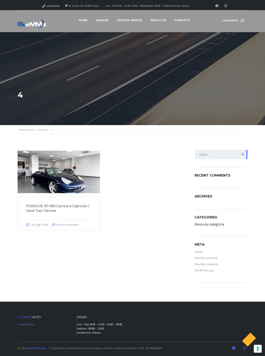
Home (83, 20)
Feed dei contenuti (206, 258)
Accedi (199, 252)
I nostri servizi (129, 20)
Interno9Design (36, 348)
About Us (158, 20)
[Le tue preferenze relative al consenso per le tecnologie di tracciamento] (258, 349)
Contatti (182, 20)
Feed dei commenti (206, 264)
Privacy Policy (26, 324)
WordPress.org (204, 270)
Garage (102, 20)
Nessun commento (68, 225)
